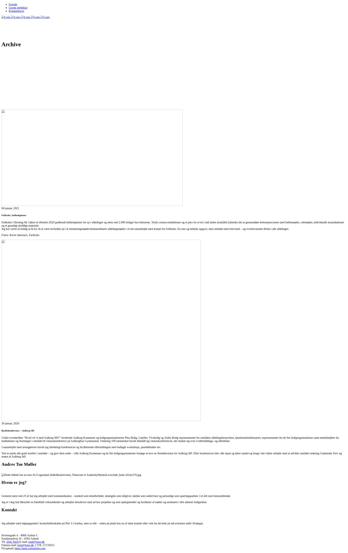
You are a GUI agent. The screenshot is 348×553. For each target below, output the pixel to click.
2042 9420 (12, 541)
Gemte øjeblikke (18, 7)
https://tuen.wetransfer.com (30, 548)
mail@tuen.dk (36, 541)
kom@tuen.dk (26, 545)
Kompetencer (16, 11)
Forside (13, 4)
